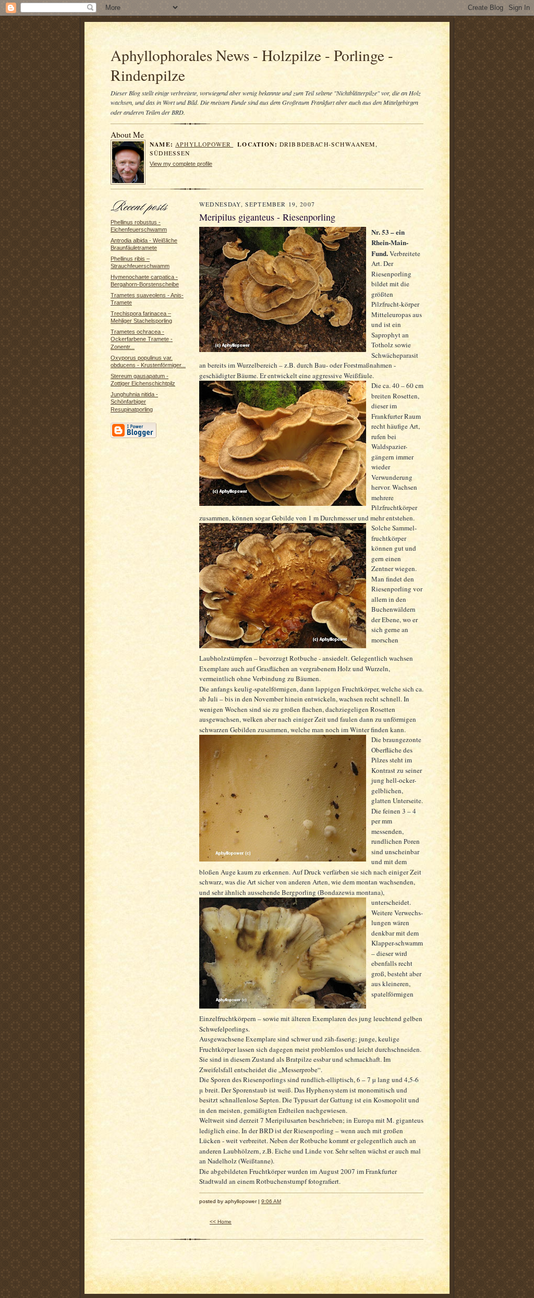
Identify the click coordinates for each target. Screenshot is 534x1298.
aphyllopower (204, 144)
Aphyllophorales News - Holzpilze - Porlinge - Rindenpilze (252, 65)
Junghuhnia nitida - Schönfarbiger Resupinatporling (134, 402)
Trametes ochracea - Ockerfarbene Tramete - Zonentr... (142, 339)
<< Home (221, 1221)
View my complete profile (181, 164)
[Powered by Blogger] (133, 436)
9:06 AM (271, 1201)
